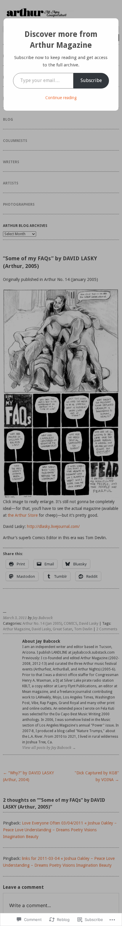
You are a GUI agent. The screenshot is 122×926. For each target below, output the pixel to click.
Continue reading (61, 97)
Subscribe (91, 80)
